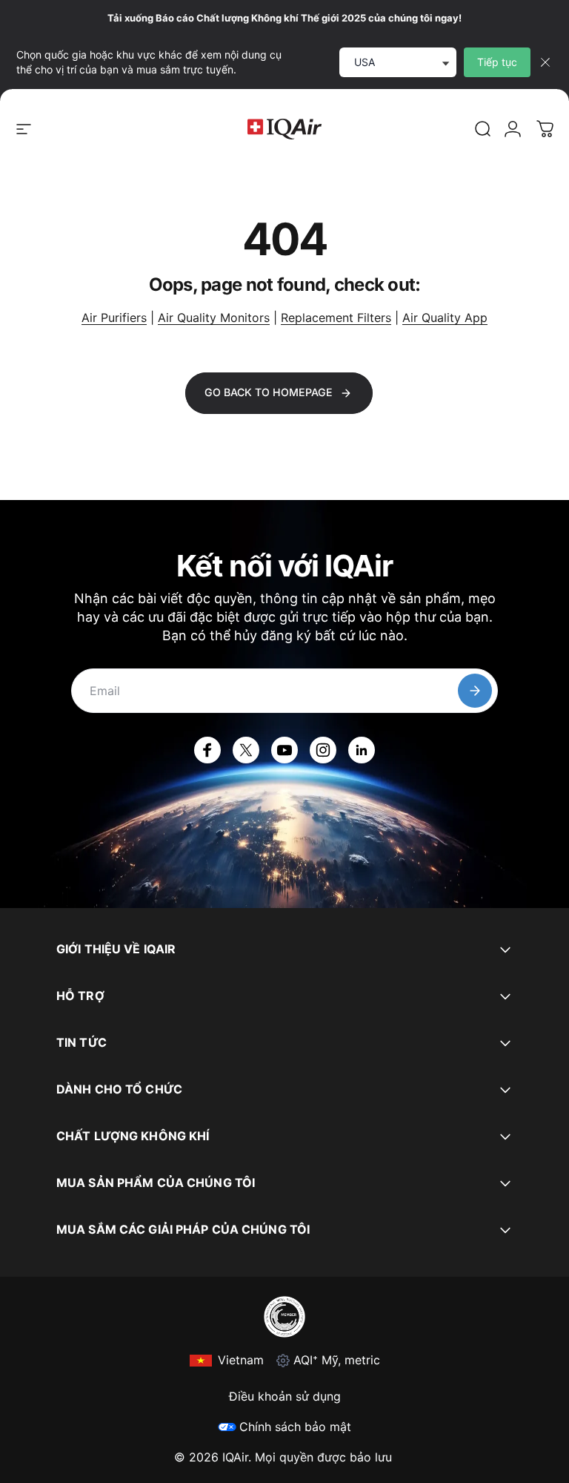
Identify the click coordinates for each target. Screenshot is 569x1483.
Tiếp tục (497, 62)
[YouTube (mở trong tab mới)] (284, 750)
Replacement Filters (336, 317)
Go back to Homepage (268, 392)
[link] (483, 129)
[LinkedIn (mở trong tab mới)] (361, 750)
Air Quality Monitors (214, 317)
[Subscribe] (475, 691)
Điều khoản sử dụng (285, 1396)
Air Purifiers (114, 317)
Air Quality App (445, 317)
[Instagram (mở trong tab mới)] (323, 750)
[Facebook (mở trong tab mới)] (207, 750)
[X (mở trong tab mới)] (246, 750)
